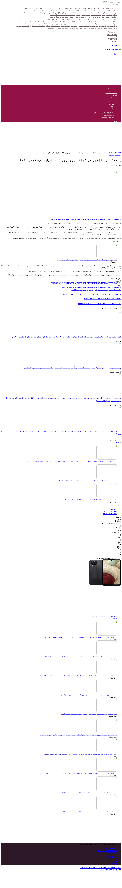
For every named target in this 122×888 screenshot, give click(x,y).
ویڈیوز (114, 110)
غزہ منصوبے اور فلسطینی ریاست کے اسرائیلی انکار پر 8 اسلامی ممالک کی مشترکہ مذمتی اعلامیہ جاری (66, 336)
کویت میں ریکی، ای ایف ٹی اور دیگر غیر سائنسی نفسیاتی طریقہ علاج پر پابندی (80, 19)
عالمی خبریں (112, 97)
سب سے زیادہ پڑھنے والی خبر (104, 616)
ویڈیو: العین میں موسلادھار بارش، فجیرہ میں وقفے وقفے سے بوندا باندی (83, 15)
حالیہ (114, 618)
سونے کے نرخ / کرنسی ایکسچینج (105, 112)
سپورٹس (114, 108)
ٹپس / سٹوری (113, 99)
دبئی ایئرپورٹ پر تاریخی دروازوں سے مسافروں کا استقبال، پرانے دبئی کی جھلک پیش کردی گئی (73, 10)
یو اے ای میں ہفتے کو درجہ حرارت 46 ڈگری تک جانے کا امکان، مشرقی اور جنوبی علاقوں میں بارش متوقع (70, 8)
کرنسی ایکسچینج (107, 117)
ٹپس (112, 106)
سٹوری (111, 104)
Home (118, 152)
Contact (112, 853)
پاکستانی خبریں (111, 93)
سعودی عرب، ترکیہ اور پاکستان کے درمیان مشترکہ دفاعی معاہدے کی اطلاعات (88, 480)
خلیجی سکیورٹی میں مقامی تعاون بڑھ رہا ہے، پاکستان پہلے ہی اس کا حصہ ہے (88, 499)
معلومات (110, 102)
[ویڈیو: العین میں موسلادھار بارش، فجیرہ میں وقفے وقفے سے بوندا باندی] (106, 692)
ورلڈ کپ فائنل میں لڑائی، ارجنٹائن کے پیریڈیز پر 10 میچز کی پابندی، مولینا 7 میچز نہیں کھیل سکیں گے (68, 21)
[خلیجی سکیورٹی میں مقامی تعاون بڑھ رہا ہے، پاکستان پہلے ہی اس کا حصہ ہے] (106, 497)
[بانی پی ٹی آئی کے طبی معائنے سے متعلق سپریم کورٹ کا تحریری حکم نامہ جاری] (106, 258)
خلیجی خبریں (112, 91)
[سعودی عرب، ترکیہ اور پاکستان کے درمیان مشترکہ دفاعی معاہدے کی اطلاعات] (106, 478)
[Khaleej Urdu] (113, 49)
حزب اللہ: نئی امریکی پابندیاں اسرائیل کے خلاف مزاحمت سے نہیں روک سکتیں (82, 28)
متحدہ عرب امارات (110, 88)
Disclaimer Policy (107, 851)
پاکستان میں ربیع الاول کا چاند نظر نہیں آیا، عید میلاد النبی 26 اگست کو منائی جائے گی (72, 367)
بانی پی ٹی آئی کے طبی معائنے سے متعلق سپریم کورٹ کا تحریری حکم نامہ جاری (87, 260)
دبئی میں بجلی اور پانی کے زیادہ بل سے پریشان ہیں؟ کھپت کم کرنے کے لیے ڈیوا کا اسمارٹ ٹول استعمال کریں (66, 26)
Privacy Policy (109, 848)
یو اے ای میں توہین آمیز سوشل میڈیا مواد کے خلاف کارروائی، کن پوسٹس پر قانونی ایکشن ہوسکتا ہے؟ (70, 12)
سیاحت (115, 95)
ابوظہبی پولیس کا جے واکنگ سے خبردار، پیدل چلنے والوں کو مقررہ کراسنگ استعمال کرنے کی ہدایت (71, 23)
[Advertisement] (64, 70)
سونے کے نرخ (109, 115)
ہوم (116, 86)
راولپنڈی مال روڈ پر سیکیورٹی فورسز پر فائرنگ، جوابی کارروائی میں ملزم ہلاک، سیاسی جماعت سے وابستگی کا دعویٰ (72, 461)
